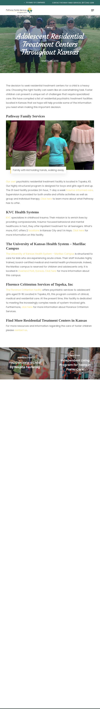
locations (34, 230)
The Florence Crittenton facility (24, 289)
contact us (20, 330)
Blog (50, 27)
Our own (11, 181)
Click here (46, 198)
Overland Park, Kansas (31, 271)
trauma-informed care (79, 190)
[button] (92, 10)
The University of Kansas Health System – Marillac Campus (40, 253)
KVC (8, 217)
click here (27, 307)
